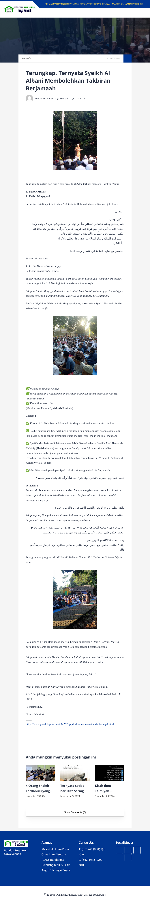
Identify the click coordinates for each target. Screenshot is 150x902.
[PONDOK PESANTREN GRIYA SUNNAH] (19, 9)
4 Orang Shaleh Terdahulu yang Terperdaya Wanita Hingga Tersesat (38, 789)
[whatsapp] (128, 857)
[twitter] (128, 850)
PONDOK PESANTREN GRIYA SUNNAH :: (81, 894)
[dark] (136, 13)
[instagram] (137, 850)
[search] (130, 13)
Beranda (26, 58)
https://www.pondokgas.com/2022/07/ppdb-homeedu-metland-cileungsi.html (70, 724)
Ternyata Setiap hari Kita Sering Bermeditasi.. (72, 789)
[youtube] (119, 857)
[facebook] (119, 850)
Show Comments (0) (75, 812)
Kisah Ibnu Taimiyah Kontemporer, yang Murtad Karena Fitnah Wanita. (106, 789)
